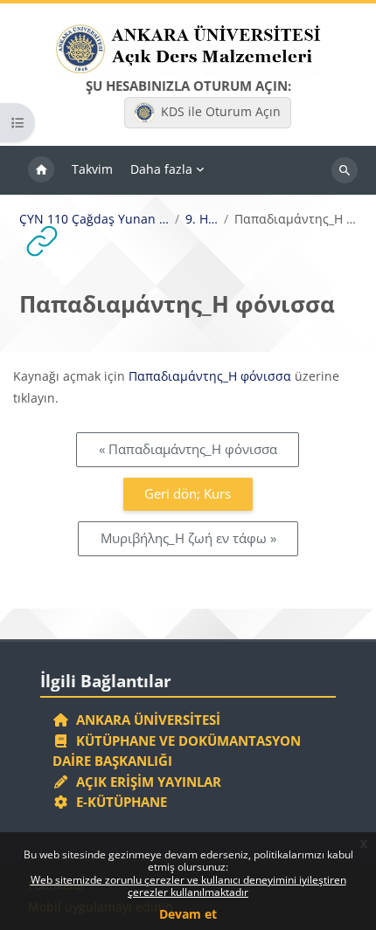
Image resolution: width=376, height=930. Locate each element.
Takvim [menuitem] (92, 169)
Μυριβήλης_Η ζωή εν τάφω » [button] (188, 538)
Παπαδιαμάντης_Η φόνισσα (210, 376)
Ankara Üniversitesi (144, 719)
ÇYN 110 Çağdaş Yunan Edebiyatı (94, 219)
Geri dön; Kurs (187, 493)
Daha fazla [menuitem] (161, 169)
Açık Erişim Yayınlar (147, 781)
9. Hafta (201, 219)
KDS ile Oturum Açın (221, 111)
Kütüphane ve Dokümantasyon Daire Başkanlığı (176, 751)
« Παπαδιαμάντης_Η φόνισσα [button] (188, 449)
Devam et (188, 914)
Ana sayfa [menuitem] (41, 170)
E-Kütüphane (118, 801)
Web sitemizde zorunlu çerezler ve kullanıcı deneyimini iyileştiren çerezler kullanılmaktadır (188, 885)
